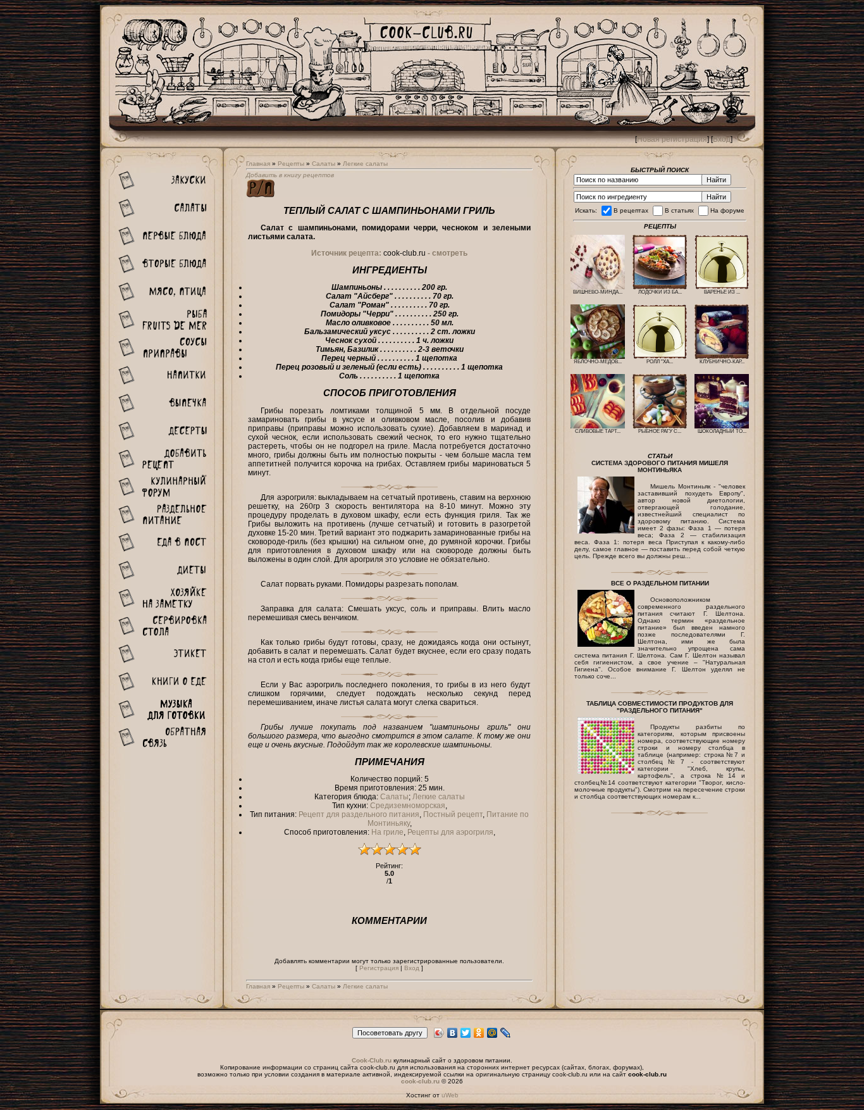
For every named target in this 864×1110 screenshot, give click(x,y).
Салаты (323, 163)
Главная (258, 163)
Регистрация (378, 967)
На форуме (727, 210)
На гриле (387, 832)
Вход (722, 139)
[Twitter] (465, 1033)
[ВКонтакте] (452, 1033)
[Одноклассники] (479, 1033)
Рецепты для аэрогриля (450, 832)
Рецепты (291, 163)
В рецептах (631, 210)
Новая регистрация (672, 139)
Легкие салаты (365, 163)
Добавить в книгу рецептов (290, 174)
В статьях (679, 210)
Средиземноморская (407, 805)
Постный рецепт (453, 814)
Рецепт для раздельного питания (359, 814)
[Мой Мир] (492, 1033)
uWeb (450, 1095)
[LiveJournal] (505, 1033)
